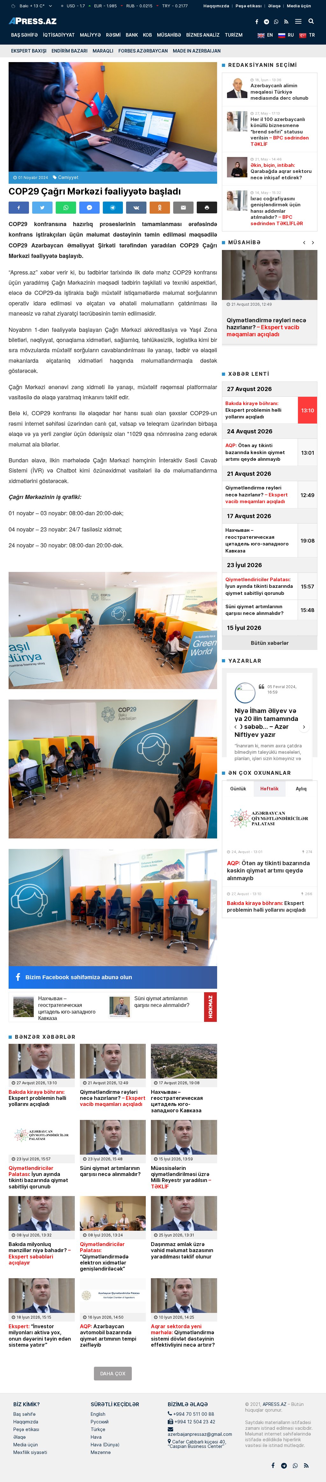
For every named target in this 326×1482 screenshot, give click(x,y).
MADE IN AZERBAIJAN (197, 51)
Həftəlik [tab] (269, 789)
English (98, 1414)
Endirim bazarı (70, 51)
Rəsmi (113, 35)
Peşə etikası (249, 6)
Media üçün (299, 6)
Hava (96, 1437)
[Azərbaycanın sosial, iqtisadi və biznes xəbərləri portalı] (32, 21)
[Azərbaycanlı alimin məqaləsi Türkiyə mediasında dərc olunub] (237, 88)
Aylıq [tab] (301, 789)
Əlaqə (274, 6)
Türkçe (98, 1429)
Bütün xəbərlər (270, 642)
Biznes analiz (203, 35)
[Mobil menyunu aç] (298, 21)
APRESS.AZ (274, 1404)
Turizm (234, 35)
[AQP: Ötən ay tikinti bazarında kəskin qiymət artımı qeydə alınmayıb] (269, 821)
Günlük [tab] (238, 789)
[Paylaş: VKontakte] (136, 208)
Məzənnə (101, 1452)
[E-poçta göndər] (183, 208)
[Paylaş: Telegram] (113, 208)
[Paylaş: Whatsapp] (66, 208)
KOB (147, 35)
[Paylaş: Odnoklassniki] (160, 208)
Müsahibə (169, 35)
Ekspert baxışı (28, 51)
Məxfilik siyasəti (30, 1452)
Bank (132, 35)
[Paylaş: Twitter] (42, 208)
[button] (207, 207)
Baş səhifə (24, 35)
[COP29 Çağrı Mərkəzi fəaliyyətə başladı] (113, 117)
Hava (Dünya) (105, 1445)
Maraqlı (103, 51)
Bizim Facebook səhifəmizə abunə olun (78, 977)
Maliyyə (90, 35)
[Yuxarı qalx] (308, 1464)
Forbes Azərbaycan (143, 51)
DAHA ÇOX (112, 1373)
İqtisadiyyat (59, 35)
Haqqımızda (216, 6)
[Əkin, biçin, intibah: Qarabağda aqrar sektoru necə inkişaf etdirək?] (237, 167)
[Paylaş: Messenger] (89, 208)
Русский (100, 1422)
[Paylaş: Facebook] (19, 208)
